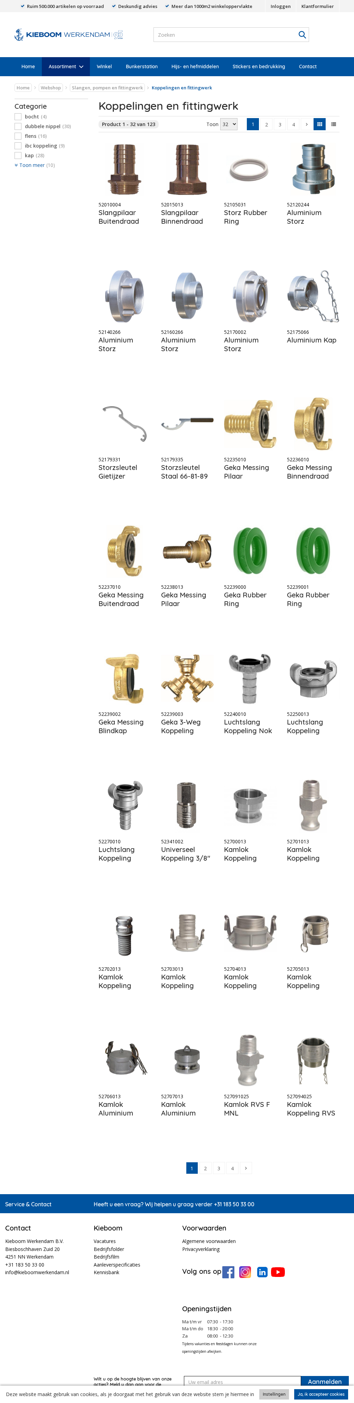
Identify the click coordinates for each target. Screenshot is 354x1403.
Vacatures (105, 1241)
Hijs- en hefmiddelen (195, 66)
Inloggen (281, 6)
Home (28, 66)
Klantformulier (317, 6)
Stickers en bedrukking (259, 66)
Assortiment (62, 66)
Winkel (104, 66)
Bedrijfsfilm (106, 1256)
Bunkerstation (142, 66)
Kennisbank (106, 1272)
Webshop (51, 88)
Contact (308, 66)
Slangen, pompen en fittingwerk (107, 88)
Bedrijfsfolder (109, 1249)
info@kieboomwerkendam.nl (37, 1272)
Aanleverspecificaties (117, 1264)
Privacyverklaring (201, 1249)
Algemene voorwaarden (209, 1241)
